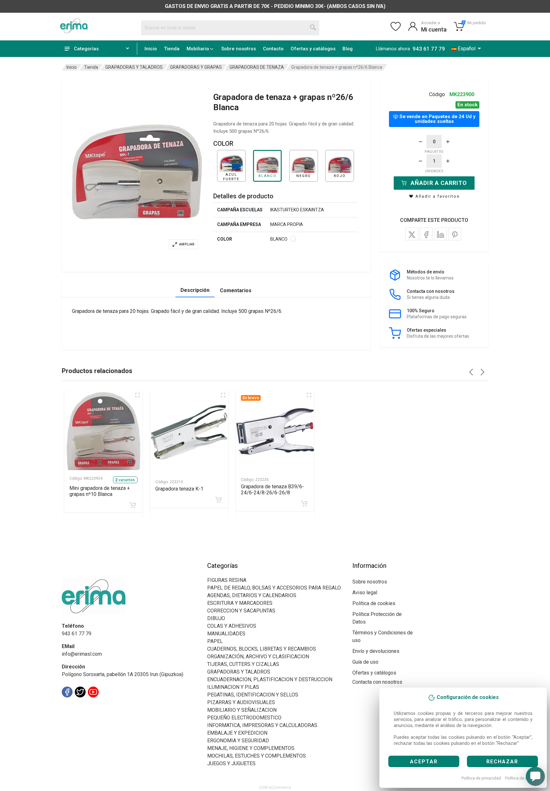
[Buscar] (313, 28)
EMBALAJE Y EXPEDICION (237, 733)
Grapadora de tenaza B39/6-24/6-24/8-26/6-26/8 (272, 490)
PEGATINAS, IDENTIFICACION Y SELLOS (252, 695)
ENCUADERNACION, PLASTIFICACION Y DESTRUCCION (269, 679)
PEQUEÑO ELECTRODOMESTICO (244, 718)
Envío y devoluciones (375, 651)
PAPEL (215, 641)
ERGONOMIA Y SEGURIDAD (238, 741)
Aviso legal (364, 593)
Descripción (194, 290)
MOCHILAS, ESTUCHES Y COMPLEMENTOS (256, 756)
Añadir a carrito (439, 183)
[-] (420, 141)
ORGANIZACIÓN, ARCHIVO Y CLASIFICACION (258, 656)
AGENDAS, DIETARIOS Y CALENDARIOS (251, 595)
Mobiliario (198, 49)
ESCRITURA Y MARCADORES (239, 603)
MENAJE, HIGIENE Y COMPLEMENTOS (250, 748)
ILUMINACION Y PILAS (233, 687)
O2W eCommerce (275, 787)
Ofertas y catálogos (313, 49)
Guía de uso (365, 662)
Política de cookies (522, 778)
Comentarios (235, 290)
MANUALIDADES (226, 634)
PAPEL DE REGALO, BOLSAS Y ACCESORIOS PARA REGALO (274, 588)
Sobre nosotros (238, 49)
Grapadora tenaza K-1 (179, 489)
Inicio (151, 49)
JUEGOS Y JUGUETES (231, 763)
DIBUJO (216, 618)
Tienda (172, 49)
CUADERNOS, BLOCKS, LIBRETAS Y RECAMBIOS (261, 649)
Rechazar (502, 762)
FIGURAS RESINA (226, 580)
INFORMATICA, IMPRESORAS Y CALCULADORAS (262, 725)
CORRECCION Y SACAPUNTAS (241, 611)
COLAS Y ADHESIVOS (231, 626)
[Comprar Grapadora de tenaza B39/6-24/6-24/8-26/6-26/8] (304, 503)
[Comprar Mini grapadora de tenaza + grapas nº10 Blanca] (132, 505)
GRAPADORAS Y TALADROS (134, 67)
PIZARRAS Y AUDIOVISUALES (241, 702)
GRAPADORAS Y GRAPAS (196, 67)
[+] (448, 141)
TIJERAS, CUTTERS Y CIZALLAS (243, 664)
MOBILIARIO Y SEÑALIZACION (242, 710)
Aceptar (424, 762)
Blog (347, 49)
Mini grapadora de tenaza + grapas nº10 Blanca (99, 491)
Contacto (273, 49)
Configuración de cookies (99, 706)
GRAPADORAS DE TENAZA (256, 67)
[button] (137, 172)
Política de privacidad (481, 778)
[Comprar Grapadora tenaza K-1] (218, 499)
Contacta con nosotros (377, 682)
